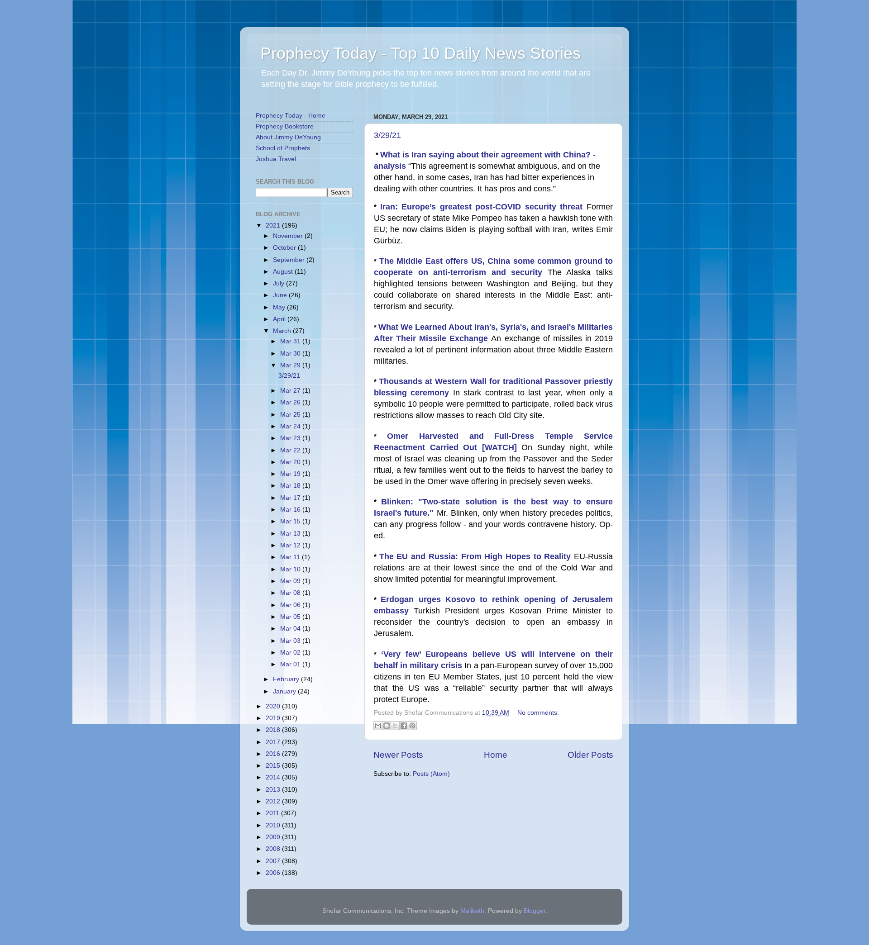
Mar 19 (291, 473)
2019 (274, 718)
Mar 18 (291, 485)
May (280, 307)
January (285, 691)
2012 (274, 801)
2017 (274, 742)
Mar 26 (291, 402)
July (279, 283)
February (287, 679)
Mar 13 (291, 533)
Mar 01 (291, 664)
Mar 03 (291, 640)
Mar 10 (291, 569)
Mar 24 (291, 426)
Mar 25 (291, 414)
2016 (274, 753)
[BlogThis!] (386, 725)
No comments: (538, 712)
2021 (274, 225)
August (284, 271)
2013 (274, 789)
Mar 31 (291, 341)
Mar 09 (291, 581)
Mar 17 (291, 497)
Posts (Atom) (431, 773)
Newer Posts (398, 755)
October (285, 247)
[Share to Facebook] (403, 725)
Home (495, 755)
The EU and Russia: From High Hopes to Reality (476, 556)
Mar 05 (291, 616)
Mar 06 (291, 605)
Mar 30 (291, 353)
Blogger (534, 910)
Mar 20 (291, 462)
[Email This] (377, 725)
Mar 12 (291, 545)
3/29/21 (387, 135)
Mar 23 (291, 438)
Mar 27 (291, 390)
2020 (274, 706)
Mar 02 (291, 652)
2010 (274, 825)
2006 (274, 872)
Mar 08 (291, 592)
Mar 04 (291, 628)
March (283, 331)
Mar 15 (291, 521)
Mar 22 (291, 450)
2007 (274, 861)
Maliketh (472, 910)
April (280, 319)
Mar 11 (291, 557)
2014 (274, 777)
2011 (273, 813)
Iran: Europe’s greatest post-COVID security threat (483, 206)
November (289, 236)
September (289, 259)
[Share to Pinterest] (412, 725)
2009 (274, 837)
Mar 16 (291, 509)
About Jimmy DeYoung (288, 137)
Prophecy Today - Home (290, 115)
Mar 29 (291, 365)
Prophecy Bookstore (285, 126)
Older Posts (590, 755)
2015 (274, 765)
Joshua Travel (276, 159)
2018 (274, 730)
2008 (274, 848)
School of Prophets (283, 148)
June (281, 295)
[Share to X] (395, 725)
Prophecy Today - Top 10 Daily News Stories (420, 53)
